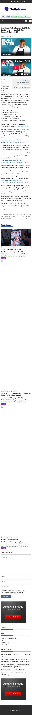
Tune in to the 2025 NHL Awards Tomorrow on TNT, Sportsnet (8, 216)
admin (12, 36)
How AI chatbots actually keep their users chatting (24, 216)
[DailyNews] (2, 21)
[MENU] (30, 21)
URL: (17, 84)
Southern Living (24, 81)
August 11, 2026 (6, 537)
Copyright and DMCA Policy (9, 638)
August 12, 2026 (6, 391)
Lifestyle (4, 209)
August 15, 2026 (6, 247)
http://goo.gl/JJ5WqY (23, 126)
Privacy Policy (5, 642)
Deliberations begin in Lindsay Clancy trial (13, 670)
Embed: (16, 87)
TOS (2, 640)
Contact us (4, 644)
